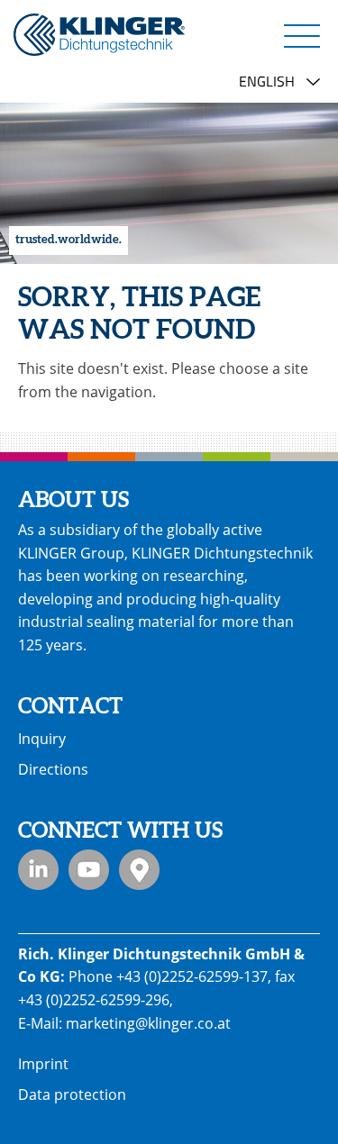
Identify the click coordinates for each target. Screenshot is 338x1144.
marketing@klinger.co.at (148, 1023)
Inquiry (42, 739)
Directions (53, 769)
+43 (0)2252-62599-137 (192, 976)
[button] (302, 35)
